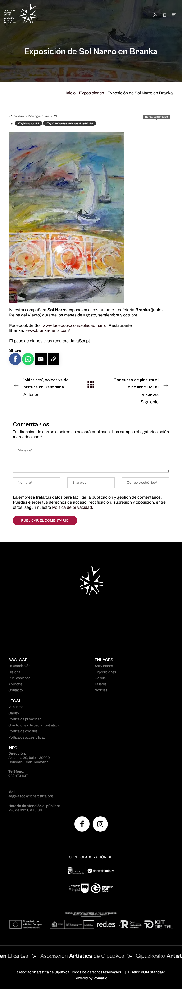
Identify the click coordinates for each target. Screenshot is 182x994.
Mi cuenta (15, 707)
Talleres (101, 684)
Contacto (15, 690)
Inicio (71, 93)
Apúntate (15, 684)
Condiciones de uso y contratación (35, 725)
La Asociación (19, 666)
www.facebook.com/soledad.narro (74, 325)
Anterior (45, 387)
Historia (14, 672)
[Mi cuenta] (155, 14)
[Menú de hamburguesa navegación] (174, 14)
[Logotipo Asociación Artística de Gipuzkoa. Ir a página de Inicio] (51, 14)
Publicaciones (19, 678)
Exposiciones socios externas (69, 123)
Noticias (101, 690)
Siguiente (136, 390)
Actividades (104, 666)
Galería (100, 678)
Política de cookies (23, 731)
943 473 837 (18, 776)
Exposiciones (91, 93)
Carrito (13, 713)
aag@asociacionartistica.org (30, 796)
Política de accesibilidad (27, 737)
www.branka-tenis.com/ (48, 330)
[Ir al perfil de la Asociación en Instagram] (100, 824)
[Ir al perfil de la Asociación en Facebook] (82, 824)
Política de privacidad (72, 507)
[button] (41, 359)
